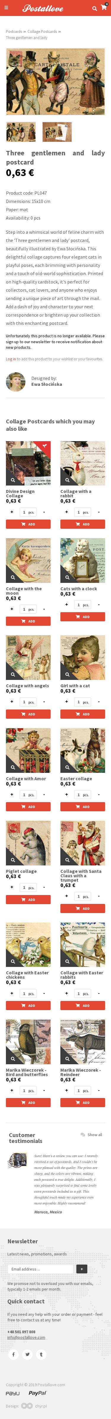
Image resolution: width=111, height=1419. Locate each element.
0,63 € (13, 501)
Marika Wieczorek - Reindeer (80, 1072)
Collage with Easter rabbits (81, 974)
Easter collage (76, 778)
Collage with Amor (26, 778)
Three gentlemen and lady (26, 37)
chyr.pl (41, 1406)
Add (31, 524)
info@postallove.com (26, 1337)
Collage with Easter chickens (27, 974)
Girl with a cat (75, 685)
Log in (11, 359)
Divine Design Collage (20, 493)
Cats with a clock (78, 588)
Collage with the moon (24, 590)
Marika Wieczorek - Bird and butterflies (27, 1072)
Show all (95, 1134)
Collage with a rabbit (75, 493)
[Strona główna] (40, 12)
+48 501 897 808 (21, 1331)
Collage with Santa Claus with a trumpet (81, 875)
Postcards (14, 31)
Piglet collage (21, 871)
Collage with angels (27, 685)
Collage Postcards (42, 31)
